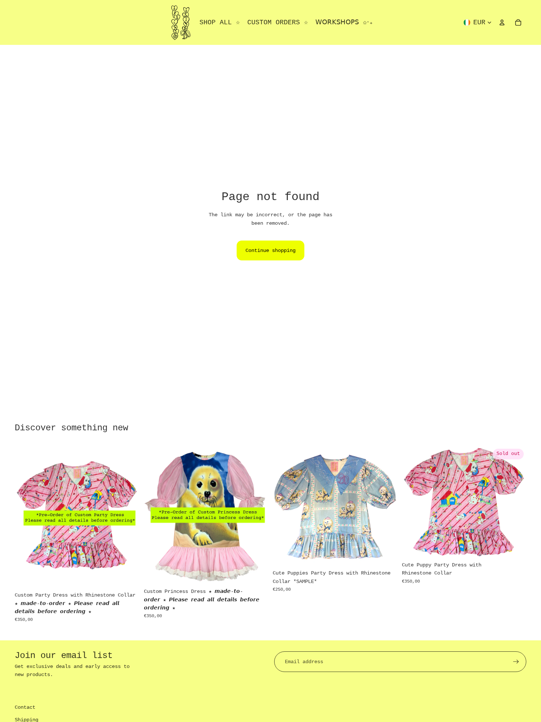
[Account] (502, 22)
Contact (25, 707)
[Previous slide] (26, 517)
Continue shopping (270, 250)
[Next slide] (128, 517)
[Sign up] (516, 662)
